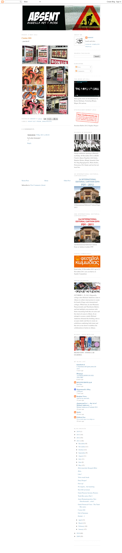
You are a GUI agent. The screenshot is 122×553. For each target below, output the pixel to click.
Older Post (67, 180)
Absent (90, 37)
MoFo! (79, 412)
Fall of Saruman (83, 513)
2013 (78, 434)
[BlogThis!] (50, 119)
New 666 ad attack (84, 490)
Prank (39, 121)
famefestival (81, 364)
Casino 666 (81, 510)
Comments (80, 71)
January (81, 529)
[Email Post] (45, 118)
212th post (80, 391)
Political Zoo (81, 417)
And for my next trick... (83, 398)
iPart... (80, 471)
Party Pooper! (82, 480)
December (82, 443)
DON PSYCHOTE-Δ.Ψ (84, 382)
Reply (29, 143)
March (81, 523)
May (80, 465)
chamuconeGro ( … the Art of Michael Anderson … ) (86, 404)
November (82, 447)
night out (32, 121)
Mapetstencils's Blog (83, 389)
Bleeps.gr (80, 373)
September (82, 453)
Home (46, 180)
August (81, 456)
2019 (78, 431)
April (80, 520)
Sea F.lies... (80, 384)
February (82, 526)
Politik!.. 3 (81, 516)
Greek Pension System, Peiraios (88, 493)
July (80, 459)
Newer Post (25, 180)
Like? (80, 474)
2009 (78, 536)
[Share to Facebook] (54, 119)
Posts (79, 67)
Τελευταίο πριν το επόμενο (85, 419)
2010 (78, 533)
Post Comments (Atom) (37, 185)
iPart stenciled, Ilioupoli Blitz (87, 468)
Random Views (82, 396)
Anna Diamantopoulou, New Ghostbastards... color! (87, 500)
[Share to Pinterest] (57, 119)
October (81, 450)
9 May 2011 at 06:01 (43, 135)
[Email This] (48, 119)
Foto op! (80, 483)
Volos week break (83, 477)
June (80, 462)
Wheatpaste (47, 121)
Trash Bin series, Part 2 (85, 496)
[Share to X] (52, 119)
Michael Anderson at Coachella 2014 (87, 407)
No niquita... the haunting (86, 487)
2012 (78, 438)
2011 (78, 441)
